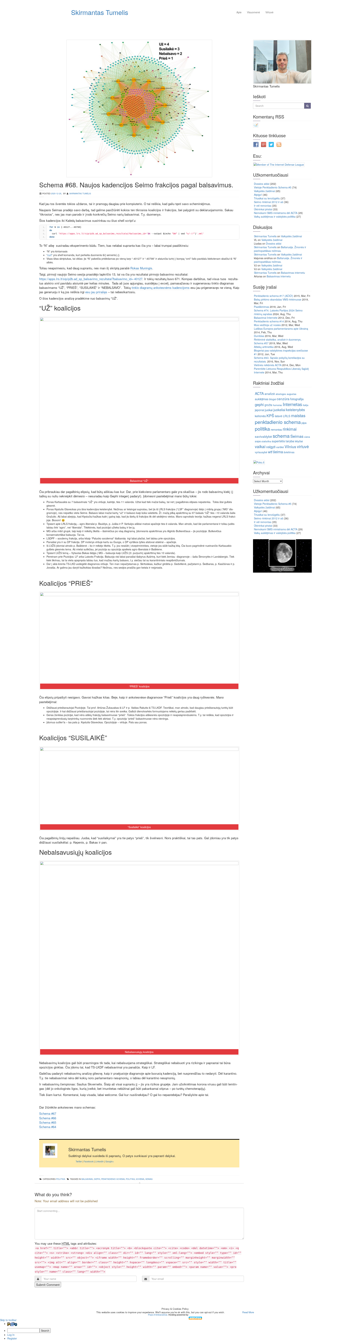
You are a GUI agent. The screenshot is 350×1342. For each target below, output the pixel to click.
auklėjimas (261, 399)
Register (12, 1338)
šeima (278, 451)
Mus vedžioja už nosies (267, 325)
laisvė (278, 416)
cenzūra (283, 398)
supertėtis (278, 441)
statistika (266, 441)
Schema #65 (47, 1122)
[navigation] (175, 1331)
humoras (277, 405)
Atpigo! (258, 194)
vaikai (260, 446)
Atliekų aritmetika (264, 347)
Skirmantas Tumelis (99, 12)
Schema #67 (47, 1113)
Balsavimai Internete (265, 317)
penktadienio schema (113, 1178)
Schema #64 (47, 1126)
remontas (276, 429)
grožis (268, 405)
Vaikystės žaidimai (264, 191)
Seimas (149, 1178)
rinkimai (290, 429)
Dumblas (259, 336)
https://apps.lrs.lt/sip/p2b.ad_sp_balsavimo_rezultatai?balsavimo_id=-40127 (90, 278)
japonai (259, 410)
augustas (291, 394)
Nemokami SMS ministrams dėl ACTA (275, 213)
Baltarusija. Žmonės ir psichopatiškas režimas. (280, 249)
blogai (272, 399)
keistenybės (295, 409)
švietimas (289, 452)
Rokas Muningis (141, 268)
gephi (97, 1178)
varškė (280, 447)
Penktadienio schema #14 (269, 321)
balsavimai (87, 1178)
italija (305, 405)
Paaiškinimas (261, 307)
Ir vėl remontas (262, 205)
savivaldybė (263, 436)
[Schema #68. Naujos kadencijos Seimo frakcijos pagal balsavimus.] (139, 108)
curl (49, 255)
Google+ (109, 1161)
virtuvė (303, 446)
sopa (258, 441)
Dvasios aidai (261, 184)
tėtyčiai (299, 441)
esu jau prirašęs (96, 292)
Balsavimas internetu (293, 272)
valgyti (270, 446)
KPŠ (270, 415)
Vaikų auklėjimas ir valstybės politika (274, 216)
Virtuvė (269, 12)
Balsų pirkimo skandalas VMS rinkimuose (277, 299)
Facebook (89, 1161)
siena (307, 436)
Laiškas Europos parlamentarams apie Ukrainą (281, 328)
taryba (290, 441)
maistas (298, 415)
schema (140, 1178)
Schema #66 (47, 1118)
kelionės (260, 416)
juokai (269, 410)
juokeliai (279, 409)
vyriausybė (261, 452)
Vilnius (290, 446)
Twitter (79, 1161)
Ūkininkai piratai (263, 209)
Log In (11, 1335)
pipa (304, 423)
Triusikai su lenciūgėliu (267, 198)
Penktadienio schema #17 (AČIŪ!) (273, 296)
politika (60, 1178)
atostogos (281, 394)
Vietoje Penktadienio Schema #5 (272, 187)
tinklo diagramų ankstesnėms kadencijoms (161, 287)
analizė (270, 393)
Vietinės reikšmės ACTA (267, 365)
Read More (248, 1312)
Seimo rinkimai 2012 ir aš (268, 202)
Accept (233, 1312)
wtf (270, 451)
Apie (239, 12)
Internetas (292, 404)
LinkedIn (99, 1161)
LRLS (286, 416)
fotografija (297, 399)
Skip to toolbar (8, 1320)
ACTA (259, 393)
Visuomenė (253, 12)
